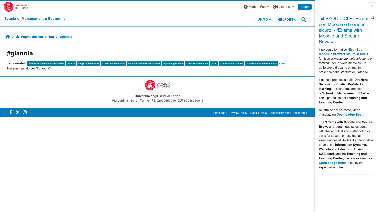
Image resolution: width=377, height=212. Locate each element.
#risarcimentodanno (231, 63)
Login (305, 6)
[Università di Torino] (16, 6)
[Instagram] (24, 112)
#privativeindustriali (113, 63)
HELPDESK (287, 19)
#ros (214, 63)
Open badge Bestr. (350, 114)
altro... (283, 63)
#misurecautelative (197, 63)
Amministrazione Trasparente (288, 113)
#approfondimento (88, 63)
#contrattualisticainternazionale (46, 63)
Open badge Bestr (332, 162)
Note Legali (219, 113)
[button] (257, 7)
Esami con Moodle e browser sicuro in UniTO (344, 51)
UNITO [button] (263, 19)
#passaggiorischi (173, 63)
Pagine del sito (32, 36)
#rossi (71, 63)
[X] (17, 112)
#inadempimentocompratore (144, 63)
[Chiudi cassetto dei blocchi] (371, 6)
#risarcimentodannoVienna (261, 63)
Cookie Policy (258, 113)
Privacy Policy (238, 113)
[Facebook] (11, 112)
